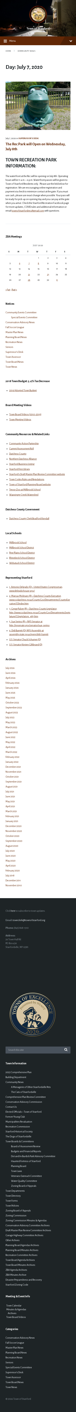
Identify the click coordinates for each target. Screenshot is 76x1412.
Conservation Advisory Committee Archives (28, 1225)
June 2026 (10, 673)
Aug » (14, 289)
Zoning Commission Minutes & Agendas (26, 1220)
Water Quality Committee (24, 1181)
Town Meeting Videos (20, 419)
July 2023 (10, 717)
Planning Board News (16, 337)
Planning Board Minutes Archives (22, 1250)
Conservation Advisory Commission (24, 1102)
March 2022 (11, 752)
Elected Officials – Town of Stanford (24, 1112)
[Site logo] (38, 23)
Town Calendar (13, 1305)
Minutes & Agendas (16, 1309)
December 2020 (14, 826)
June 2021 (10, 796)
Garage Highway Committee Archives (24, 1235)
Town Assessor (13, 357)
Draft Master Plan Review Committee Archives (28, 1230)
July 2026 (10, 668)
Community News (26, 51)
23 (48, 274)
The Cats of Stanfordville (23, 1092)
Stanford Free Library (19, 469)
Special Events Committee (24, 317)
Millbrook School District (21, 547)
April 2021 (10, 806)
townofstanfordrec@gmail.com (28, 211)
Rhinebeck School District (22, 558)
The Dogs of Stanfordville (18, 1136)
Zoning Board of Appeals (23, 1186)
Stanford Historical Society (19, 1131)
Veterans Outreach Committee (26, 1176)
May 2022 (10, 742)
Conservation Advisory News (20, 322)
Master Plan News (14, 332)
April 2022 (10, 747)
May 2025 (10, 697)
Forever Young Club (15, 1117)
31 (57, 280)
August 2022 (12, 732)
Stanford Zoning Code (17, 1285)
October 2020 (12, 836)
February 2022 (12, 757)
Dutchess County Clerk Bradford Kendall (29, 518)
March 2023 (11, 727)
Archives (11, 1313)
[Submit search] (66, 1050)
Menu (12, 40)
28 (29, 280)
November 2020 (14, 831)
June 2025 (10, 693)
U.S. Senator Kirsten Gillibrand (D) (25, 644)
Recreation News (14, 342)
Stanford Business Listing (21, 464)
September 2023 (14, 707)
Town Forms (12, 1201)
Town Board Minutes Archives (20, 1265)
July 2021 (10, 791)
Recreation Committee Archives (21, 1255)
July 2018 (10, 875)
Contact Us (11, 1107)
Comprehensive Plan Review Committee (26, 1097)
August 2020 (12, 846)
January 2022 (12, 762)
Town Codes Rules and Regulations (26, 479)
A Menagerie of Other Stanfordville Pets (31, 1087)
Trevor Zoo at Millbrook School (25, 489)
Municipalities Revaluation (19, 1121)
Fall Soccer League (15, 327)
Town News (11, 367)
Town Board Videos (16, 1317)
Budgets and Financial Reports (26, 1151)
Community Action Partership (24, 443)
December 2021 (13, 767)
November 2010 (14, 885)
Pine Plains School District (22, 553)
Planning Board (18, 1166)
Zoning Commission (16, 1215)
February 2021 (12, 816)
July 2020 (10, 851)
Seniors (9, 347)
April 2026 (10, 678)
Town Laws (16, 1171)
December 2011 (13, 880)
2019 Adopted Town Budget (23, 390)
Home (8, 51)
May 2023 (10, 722)
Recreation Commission (18, 1126)
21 (29, 274)
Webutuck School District (21, 563)
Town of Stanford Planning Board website (30, 484)
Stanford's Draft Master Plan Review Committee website (37, 474)
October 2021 (12, 777)
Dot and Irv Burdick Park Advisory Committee (33, 1156)
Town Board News (15, 362)
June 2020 (11, 856)
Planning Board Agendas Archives (22, 1245)
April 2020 (11, 865)
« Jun (8, 289)
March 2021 (11, 811)
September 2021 (14, 781)
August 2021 (12, 786)
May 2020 (10, 861)
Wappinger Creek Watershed (23, 495)
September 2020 (14, 841)
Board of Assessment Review (25, 1146)
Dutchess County (17, 454)
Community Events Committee (21, 312)
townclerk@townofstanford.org (29, 920)
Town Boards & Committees (20, 1141)
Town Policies (12, 1205)
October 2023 (12, 702)
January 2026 (12, 688)
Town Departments (15, 1191)
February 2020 (13, 870)
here (13, 911)
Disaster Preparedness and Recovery (24, 1280)
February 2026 (13, 683)
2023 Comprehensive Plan (19, 1072)
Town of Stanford (38, 28)
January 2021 (12, 821)
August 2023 (12, 712)
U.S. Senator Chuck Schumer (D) (25, 639)
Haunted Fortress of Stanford (26, 1161)
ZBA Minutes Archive (16, 1275)
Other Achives (13, 1240)
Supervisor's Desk (28, 138)
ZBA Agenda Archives (16, 1270)
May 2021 (10, 801)
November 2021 (13, 772)
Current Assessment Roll (21, 448)
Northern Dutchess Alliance (23, 459)
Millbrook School (18, 542)
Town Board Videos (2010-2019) (25, 414)
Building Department (16, 1077)
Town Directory (13, 1196)
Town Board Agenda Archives (20, 1260)
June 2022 (10, 737)
